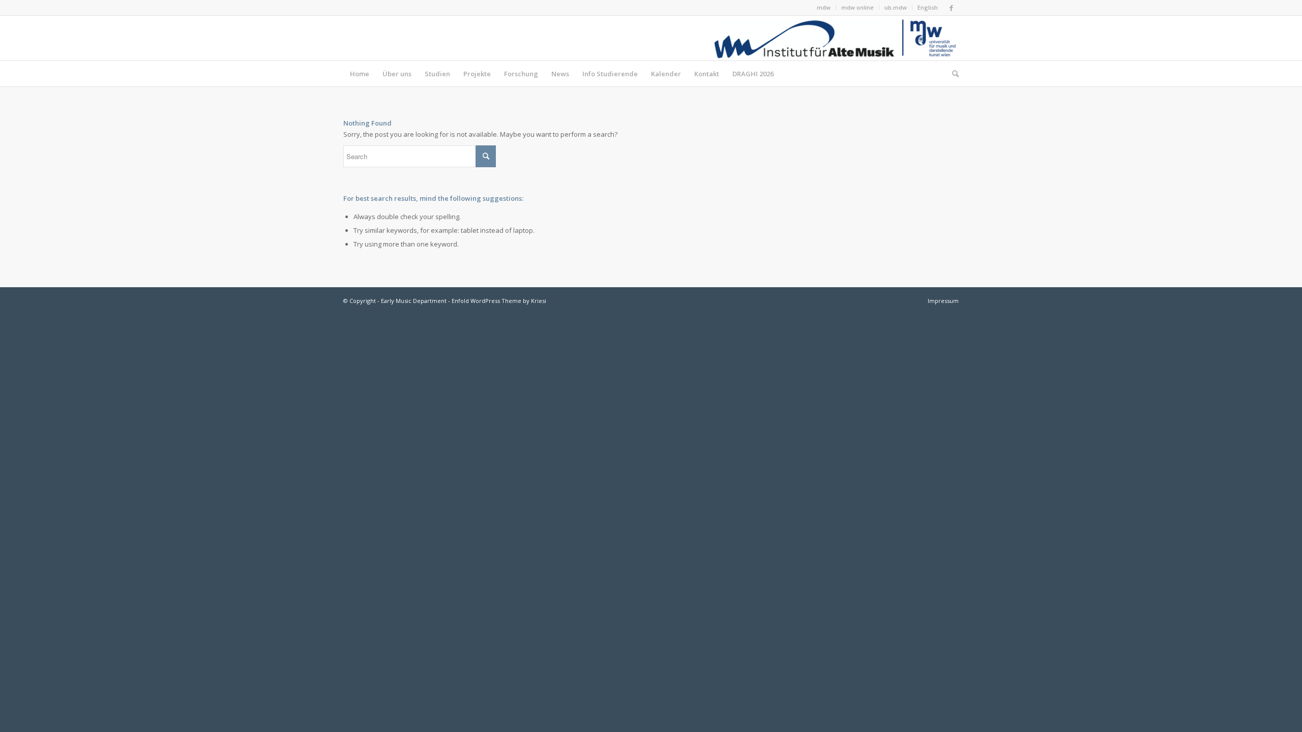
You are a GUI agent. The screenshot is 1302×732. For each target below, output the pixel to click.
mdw (824, 7)
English (928, 7)
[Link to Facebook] (951, 7)
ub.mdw (895, 7)
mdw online (857, 7)
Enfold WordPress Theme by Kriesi (499, 300)
